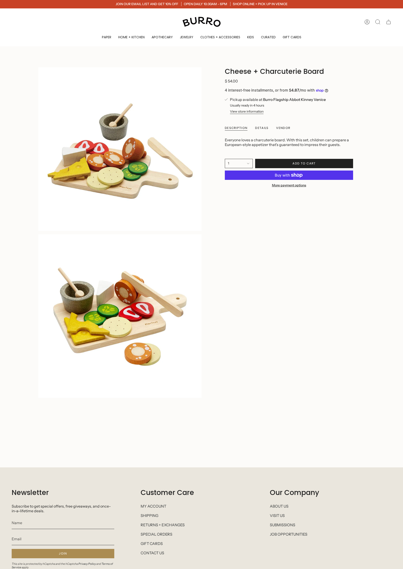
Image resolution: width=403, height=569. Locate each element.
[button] (106, 37)
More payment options (289, 185)
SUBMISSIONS (282, 525)
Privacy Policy (87, 563)
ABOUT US (279, 506)
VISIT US (277, 515)
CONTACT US (152, 553)
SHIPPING (149, 515)
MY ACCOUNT (153, 506)
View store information (247, 111)
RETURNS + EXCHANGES (163, 525)
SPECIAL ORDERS (156, 534)
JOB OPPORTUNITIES (288, 534)
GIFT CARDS (152, 543)
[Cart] (388, 22)
